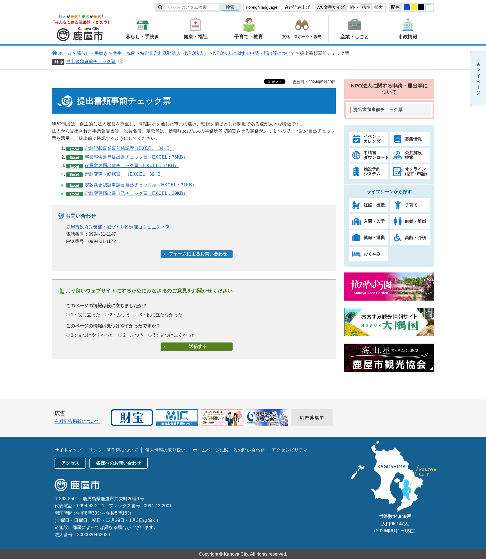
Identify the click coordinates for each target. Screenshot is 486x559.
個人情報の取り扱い (165, 450)
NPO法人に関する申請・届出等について (254, 53)
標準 (366, 7)
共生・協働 (124, 53)
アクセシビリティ (290, 450)
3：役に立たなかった (161, 314)
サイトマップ (68, 450)
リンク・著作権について (113, 450)
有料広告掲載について (77, 421)
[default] (428, 7)
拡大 (378, 7)
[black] (421, 7)
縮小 (354, 7)
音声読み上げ (297, 7)
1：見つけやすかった (92, 335)
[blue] (407, 7)
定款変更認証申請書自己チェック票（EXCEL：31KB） (141, 184)
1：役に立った (85, 314)
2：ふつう (120, 314)
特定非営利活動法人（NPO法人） (174, 53)
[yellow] (414, 7)
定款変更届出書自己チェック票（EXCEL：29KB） (136, 193)
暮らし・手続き (92, 53)
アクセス (70, 463)
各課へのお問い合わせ (118, 463)
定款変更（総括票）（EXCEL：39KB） (125, 174)
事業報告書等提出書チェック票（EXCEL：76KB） (136, 157)
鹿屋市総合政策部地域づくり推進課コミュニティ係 (118, 227)
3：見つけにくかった (174, 335)
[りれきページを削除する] (120, 61)
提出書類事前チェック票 (91, 61)
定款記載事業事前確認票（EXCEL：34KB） (129, 148)
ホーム (65, 53)
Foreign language (261, 7)
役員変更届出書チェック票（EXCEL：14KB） (132, 165)
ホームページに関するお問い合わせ (229, 450)
